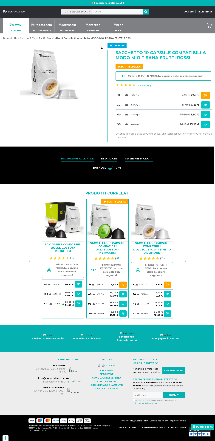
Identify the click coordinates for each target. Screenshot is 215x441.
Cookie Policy (141, 421)
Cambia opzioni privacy (161, 421)
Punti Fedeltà (204, 426)
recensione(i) (144, 85)
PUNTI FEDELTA (106, 381)
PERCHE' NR (107, 374)
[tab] (77, 159)
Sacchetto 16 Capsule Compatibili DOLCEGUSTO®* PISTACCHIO (107, 247)
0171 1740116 (58, 365)
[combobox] (76, 11)
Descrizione (109, 158)
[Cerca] (146, 12)
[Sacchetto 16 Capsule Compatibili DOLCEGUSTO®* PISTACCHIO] (107, 220)
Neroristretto (10, 38)
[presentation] (32, 259)
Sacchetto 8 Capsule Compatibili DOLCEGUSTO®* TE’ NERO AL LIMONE (152, 247)
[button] (102, 48)
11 (162, 258)
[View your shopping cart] (209, 25)
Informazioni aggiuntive (77, 158)
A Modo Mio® (37, 38)
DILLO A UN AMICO (106, 388)
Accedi (189, 11)
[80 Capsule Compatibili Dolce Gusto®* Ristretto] (63, 220)
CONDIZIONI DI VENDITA (106, 377)
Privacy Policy (127, 421)
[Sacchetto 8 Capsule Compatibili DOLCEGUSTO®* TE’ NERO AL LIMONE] (152, 220)
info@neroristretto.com (53, 378)
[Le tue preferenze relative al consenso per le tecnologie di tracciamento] (5, 438)
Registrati (205, 11)
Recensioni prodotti (139, 158)
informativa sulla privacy (144, 403)
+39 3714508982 (53, 387)
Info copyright (180, 421)
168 (73, 258)
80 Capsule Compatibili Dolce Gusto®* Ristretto (63, 248)
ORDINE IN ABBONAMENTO (106, 385)
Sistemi (24, 38)
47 (117, 258)
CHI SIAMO (106, 370)
